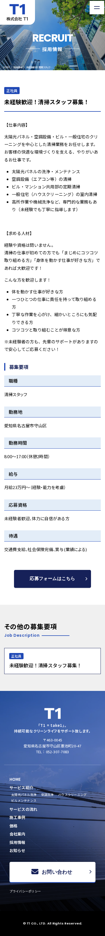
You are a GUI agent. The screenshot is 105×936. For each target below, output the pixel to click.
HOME (6, 67)
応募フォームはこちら (52, 578)
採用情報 (17, 67)
